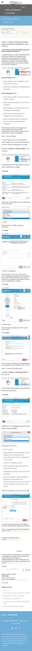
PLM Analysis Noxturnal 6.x (12, 599)
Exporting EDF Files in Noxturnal (13, 596)
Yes (3, 576)
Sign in (23, 7)
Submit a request (21, 579)
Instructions (8, 22)
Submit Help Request (13, 10)
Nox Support (7, 19)
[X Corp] (26, 569)
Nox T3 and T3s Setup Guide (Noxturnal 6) (16, 593)
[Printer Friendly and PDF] (16, 566)
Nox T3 (17, 19)
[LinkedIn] (29, 569)
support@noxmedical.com (14, 539)
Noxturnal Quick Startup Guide (19, 531)
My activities (10, 13)
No (7, 576)
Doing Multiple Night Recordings (13, 606)
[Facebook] (23, 569)
